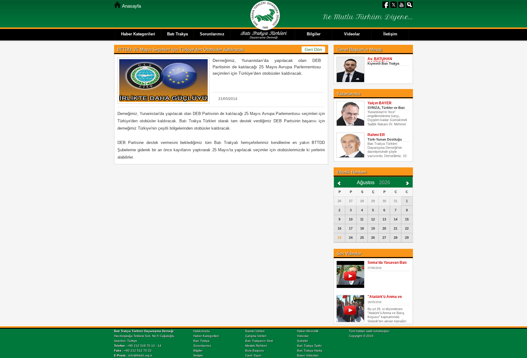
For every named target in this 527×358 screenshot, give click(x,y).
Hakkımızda (201, 331)
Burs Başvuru (254, 350)
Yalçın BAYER (379, 103)
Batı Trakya (201, 340)
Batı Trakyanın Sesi (259, 340)
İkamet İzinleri (254, 331)
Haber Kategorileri (206, 336)
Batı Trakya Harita (309, 350)
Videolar (303, 336)
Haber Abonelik (307, 331)
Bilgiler (198, 350)
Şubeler (302, 340)
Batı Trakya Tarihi (309, 345)
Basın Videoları (308, 355)
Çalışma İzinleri (255, 336)
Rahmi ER (376, 135)
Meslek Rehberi (256, 345)
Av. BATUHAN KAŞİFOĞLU (379, 61)
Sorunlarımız (202, 345)
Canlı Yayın (253, 355)
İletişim (198, 355)
